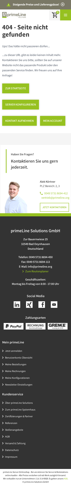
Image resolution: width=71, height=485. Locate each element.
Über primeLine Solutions (19, 402)
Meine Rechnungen (15, 371)
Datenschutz (12, 450)
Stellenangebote (14, 429)
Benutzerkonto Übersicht (18, 357)
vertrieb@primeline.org (55, 198)
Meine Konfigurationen (17, 377)
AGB (7, 436)
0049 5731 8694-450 (41, 257)
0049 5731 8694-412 (56, 193)
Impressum (11, 456)
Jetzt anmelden (13, 350)
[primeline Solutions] (14, 15)
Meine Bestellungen (15, 364)
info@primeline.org (40, 266)
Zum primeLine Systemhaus (20, 409)
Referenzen (11, 423)
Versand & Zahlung (15, 443)
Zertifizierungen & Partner (19, 416)
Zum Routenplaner (37, 271)
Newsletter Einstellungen (18, 384)
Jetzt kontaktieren (54, 207)
